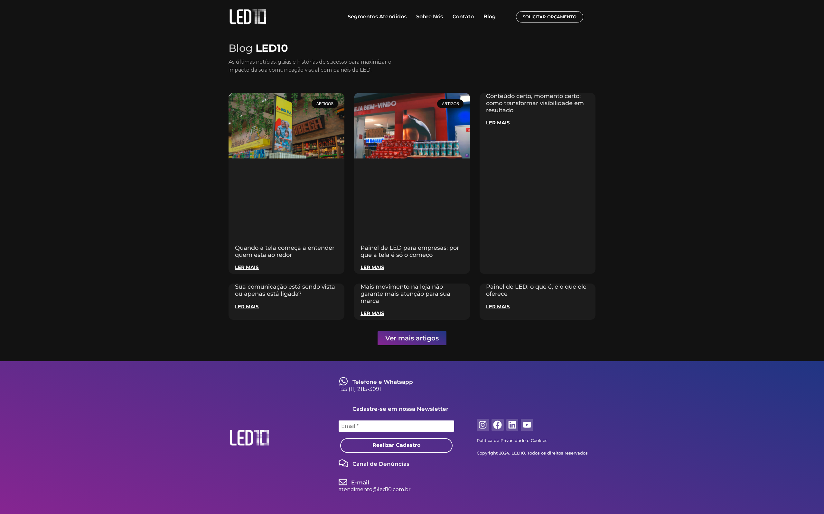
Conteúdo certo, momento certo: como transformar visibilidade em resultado (535, 103)
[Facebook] (498, 425)
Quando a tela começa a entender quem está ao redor (284, 251)
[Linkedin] (512, 425)
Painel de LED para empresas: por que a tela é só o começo (409, 251)
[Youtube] (527, 425)
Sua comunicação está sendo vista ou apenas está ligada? (285, 290)
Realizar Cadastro (396, 445)
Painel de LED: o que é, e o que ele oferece (536, 290)
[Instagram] (483, 425)
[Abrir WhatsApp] (808, 498)
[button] (412, 338)
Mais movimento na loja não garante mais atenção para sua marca (405, 293)
